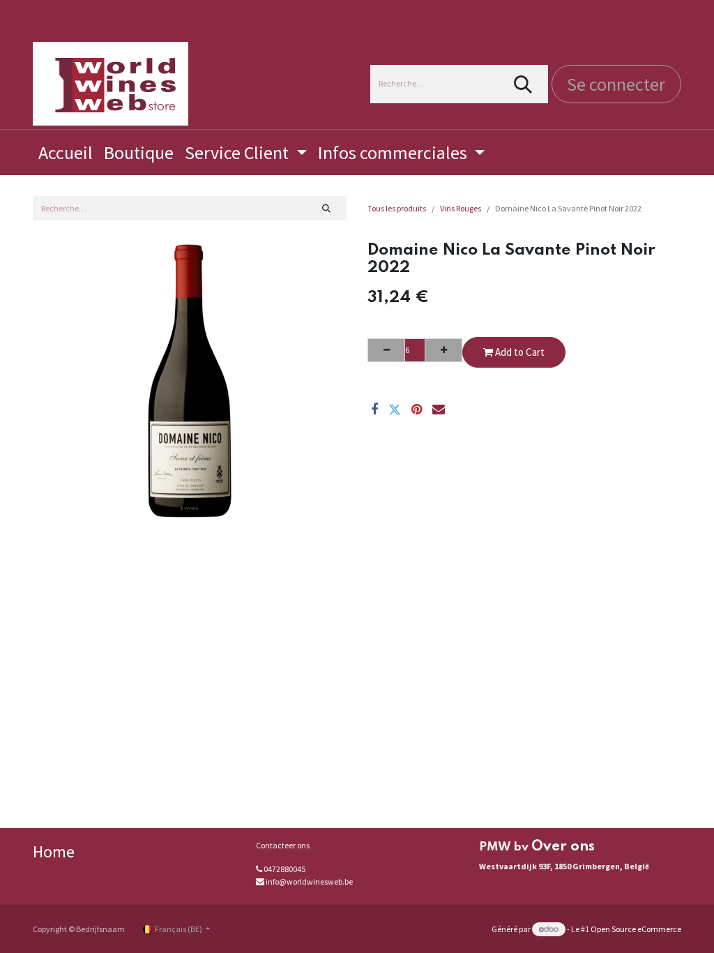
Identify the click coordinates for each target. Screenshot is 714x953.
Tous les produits (396, 208)
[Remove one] (386, 350)
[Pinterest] (416, 409)
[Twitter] (394, 409)
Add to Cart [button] (519, 352)
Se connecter (616, 84)
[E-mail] (438, 409)
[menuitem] (65, 152)
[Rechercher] (523, 84)
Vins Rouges (460, 208)
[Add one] (443, 350)
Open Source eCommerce (636, 929)
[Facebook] (374, 409)
